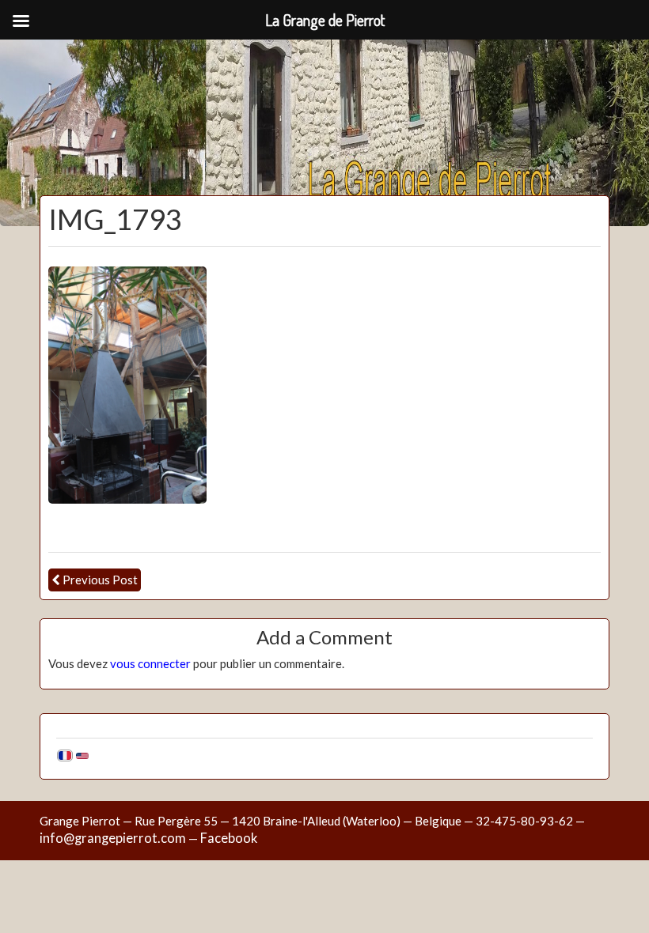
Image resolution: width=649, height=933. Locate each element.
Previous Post (100, 579)
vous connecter (150, 663)
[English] (82, 754)
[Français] (65, 754)
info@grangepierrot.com (113, 838)
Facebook (228, 838)
